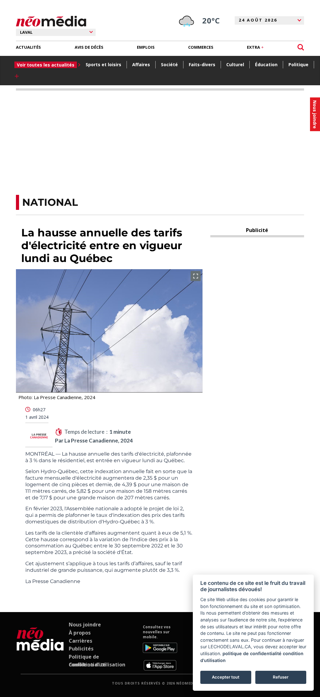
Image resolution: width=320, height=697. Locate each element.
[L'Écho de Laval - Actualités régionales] (51, 21)
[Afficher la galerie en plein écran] (195, 276)
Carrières (80, 640)
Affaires (141, 64)
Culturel (235, 64)
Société (169, 64)
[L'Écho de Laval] (40, 647)
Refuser (280, 677)
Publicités (81, 648)
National (50, 202)
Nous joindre (85, 624)
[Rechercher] (301, 47)
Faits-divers (202, 64)
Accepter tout (225, 677)
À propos (80, 632)
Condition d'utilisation (97, 664)
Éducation (266, 64)
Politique (298, 64)
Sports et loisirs (103, 64)
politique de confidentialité (252, 653)
